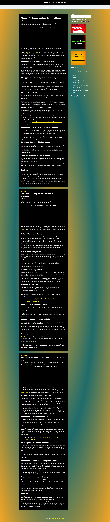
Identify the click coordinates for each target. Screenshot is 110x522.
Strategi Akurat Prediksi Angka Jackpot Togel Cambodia (43, 358)
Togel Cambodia (31, 173)
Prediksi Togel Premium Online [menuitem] (32, 52)
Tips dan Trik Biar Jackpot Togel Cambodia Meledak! (42, 18)
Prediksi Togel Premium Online (57, 518)
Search (72, 14)
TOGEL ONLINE (24, 191)
